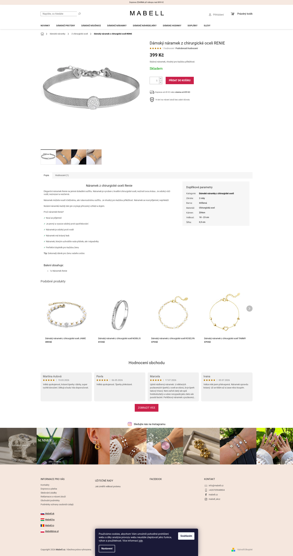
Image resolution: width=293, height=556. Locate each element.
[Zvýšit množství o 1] (160, 78)
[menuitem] (45, 24)
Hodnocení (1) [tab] (62, 175)
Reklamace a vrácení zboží (53, 496)
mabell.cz (213, 494)
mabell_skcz (214, 499)
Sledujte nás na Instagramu (149, 424)
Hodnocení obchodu (147, 362)
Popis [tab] (46, 175)
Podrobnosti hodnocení (186, 48)
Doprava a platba (49, 489)
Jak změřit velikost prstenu (108, 486)
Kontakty (45, 485)
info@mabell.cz (216, 485)
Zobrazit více (146, 407)
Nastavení (106, 548)
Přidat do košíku (180, 80)
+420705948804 (217, 490)
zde (141, 540)
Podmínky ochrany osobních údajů (57, 504)
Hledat (79, 14)
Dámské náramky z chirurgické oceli (216, 193)
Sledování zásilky (49, 493)
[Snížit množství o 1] (160, 82)
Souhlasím (186, 535)
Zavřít (166, 109)
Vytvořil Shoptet (245, 549)
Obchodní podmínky (50, 500)
